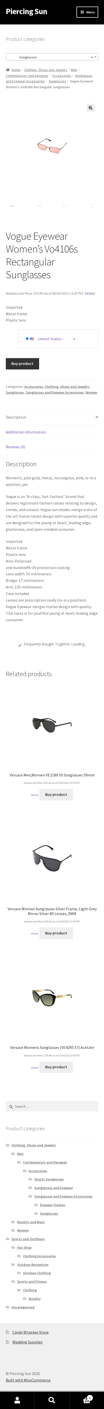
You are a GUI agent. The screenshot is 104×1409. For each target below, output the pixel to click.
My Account (17, 1400)
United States (50, 338)
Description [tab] (16, 417)
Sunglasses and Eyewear (53, 1187)
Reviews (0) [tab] (15, 446)
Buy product (22, 363)
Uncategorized (23, 1307)
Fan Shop (24, 1247)
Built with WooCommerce (28, 1380)
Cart (80, 1396)
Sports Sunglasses (49, 1179)
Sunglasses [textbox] (50, 57)
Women (91, 392)
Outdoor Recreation (32, 1264)
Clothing (30, 1290)
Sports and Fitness (32, 1281)
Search (52, 1400)
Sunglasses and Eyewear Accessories (55, 392)
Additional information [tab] (26, 431)
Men (74, 70)
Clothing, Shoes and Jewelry (45, 70)
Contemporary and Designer (27, 75)
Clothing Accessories (39, 1256)
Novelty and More (30, 1222)
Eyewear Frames (52, 1205)
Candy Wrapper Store (30, 1332)
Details (89, 293)
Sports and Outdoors (28, 1239)
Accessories (61, 75)
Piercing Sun (26, 11)
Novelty (35, 1298)
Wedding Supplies (27, 1341)
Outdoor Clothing (37, 1273)
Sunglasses (57, 81)
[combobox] (52, 56)
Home (16, 70)
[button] (91, 108)
